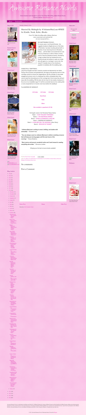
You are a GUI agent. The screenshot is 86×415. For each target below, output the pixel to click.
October (11, 196)
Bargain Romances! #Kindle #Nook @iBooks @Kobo (13, 227)
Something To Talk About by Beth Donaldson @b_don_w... (13, 374)
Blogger (55, 412)
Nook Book (43, 96)
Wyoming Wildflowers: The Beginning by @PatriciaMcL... (13, 349)
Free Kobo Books (39, 158)
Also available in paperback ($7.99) (42, 107)
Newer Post (22, 204)
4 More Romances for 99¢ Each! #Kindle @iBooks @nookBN (13, 245)
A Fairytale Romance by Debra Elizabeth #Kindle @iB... (13, 257)
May (11, 206)
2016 (10, 190)
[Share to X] (41, 156)
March (11, 210)
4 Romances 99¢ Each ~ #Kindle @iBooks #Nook (13, 216)
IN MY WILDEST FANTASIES (45, 115)
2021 (10, 179)
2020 (10, 181)
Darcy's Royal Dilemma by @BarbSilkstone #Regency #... (13, 233)
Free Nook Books (46, 158)
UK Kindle (43, 92)
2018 (10, 186)
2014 (10, 393)
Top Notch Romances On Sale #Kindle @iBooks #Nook (13, 271)
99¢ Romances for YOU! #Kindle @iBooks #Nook (13, 331)
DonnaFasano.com (48, 17)
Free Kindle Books (32, 158)
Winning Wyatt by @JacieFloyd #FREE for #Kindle (13, 379)
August (11, 200)
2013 (10, 395)
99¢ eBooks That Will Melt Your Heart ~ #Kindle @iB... (13, 325)
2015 (10, 391)
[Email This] (38, 156)
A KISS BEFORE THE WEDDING (41, 122)
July (11, 202)
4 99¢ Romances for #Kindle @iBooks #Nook (13, 291)
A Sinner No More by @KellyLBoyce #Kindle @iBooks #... (13, 252)
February (12, 212)
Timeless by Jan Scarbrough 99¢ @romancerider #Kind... (13, 320)
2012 (10, 397)
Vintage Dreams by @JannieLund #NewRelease (13, 342)
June (11, 204)
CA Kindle (51, 92)
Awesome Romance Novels (43, 9)
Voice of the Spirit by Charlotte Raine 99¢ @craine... (13, 384)
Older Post (64, 204)
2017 (10, 188)
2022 (10, 177)
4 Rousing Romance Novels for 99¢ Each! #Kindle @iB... (13, 297)
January (11, 388)
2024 (10, 173)
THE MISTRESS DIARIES (45, 116)
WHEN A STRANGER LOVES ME (45, 118)
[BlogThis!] (39, 156)
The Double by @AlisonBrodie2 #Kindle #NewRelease (13, 368)
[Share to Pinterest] (43, 156)
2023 (10, 175)
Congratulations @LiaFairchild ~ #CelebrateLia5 (13, 314)
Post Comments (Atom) (29, 207)
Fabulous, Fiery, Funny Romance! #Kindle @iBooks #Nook (13, 284)
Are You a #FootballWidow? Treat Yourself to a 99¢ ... (13, 337)
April (11, 208)
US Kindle (35, 92)
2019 (10, 184)
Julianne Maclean (53, 158)
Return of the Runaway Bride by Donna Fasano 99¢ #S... (13, 221)
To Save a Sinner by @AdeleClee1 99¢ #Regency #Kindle (13, 356)
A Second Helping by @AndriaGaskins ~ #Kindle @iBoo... (13, 309)
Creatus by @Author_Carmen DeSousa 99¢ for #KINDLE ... (13, 239)
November (12, 194)
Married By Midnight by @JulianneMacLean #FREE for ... (13, 362)
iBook (43, 103)
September (12, 198)
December (12, 192)
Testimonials (18, 21)
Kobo (43, 99)
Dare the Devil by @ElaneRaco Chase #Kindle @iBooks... (13, 303)
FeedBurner (74, 38)
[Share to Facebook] (42, 156)
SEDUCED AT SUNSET (45, 124)
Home (10, 21)
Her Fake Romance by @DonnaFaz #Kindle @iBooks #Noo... (12, 264)
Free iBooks (26, 158)
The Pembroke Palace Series (30, 160)
